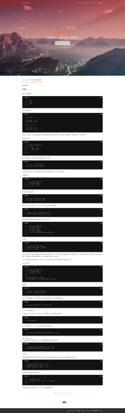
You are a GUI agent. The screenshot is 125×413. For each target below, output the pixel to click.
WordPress (100, 410)
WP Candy (86, 410)
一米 (91, 410)
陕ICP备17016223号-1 (72, 410)
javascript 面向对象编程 (32, 80)
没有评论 (33, 82)
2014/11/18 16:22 (26, 82)
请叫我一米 (27, 2)
